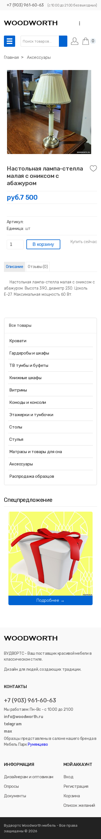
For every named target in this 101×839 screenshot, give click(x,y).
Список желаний (79, 805)
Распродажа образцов (31, 476)
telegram (12, 724)
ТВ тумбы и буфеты (28, 365)
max (8, 731)
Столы (15, 427)
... (77, 23)
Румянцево (37, 744)
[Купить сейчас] (83, 241)
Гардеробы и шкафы (29, 353)
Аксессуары (21, 464)
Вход (68, 776)
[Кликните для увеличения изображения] (49, 112)
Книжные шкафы (25, 377)
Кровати (17, 340)
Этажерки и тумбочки (31, 414)
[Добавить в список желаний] (93, 168)
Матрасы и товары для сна (35, 451)
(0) (38, 266)
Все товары (20, 325)
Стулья (16, 439)
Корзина (71, 795)
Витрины (18, 390)
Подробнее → (50, 600)
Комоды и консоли (27, 402)
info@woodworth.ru (23, 716)
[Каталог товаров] (9, 41)
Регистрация (75, 786)
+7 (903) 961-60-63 (25, 5)
